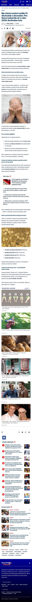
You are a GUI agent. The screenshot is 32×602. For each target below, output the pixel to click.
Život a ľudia (4, 555)
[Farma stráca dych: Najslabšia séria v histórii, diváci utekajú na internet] (27, 470)
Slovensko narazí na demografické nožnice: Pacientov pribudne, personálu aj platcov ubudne (19, 537)
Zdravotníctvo (5, 553)
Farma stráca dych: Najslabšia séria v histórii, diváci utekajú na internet (13, 470)
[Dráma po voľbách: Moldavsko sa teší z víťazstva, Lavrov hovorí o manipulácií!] (27, 482)
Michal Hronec (10, 23)
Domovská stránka (4, 8)
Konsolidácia (11, 555)
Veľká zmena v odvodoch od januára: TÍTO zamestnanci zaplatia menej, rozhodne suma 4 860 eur (16, 202)
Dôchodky (25, 551)
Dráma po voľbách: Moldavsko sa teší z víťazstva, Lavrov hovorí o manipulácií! (14, 482)
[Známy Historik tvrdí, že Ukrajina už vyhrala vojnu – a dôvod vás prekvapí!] (27, 501)
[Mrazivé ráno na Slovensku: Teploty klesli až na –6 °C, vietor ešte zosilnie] (27, 452)
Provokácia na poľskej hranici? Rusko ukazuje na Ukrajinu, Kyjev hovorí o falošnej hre (13, 464)
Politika (21, 549)
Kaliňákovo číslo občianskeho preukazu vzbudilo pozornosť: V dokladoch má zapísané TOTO (13, 446)
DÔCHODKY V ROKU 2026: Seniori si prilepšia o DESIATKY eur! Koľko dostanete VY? (13, 458)
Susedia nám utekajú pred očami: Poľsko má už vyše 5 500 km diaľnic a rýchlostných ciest (15, 190)
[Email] (7, 28)
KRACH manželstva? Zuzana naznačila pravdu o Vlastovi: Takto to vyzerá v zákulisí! (12, 476)
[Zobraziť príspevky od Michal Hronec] (3, 24)
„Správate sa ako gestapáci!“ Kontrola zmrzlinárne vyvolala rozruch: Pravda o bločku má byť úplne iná (20, 513)
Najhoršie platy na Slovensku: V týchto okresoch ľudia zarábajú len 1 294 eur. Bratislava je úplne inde (20, 521)
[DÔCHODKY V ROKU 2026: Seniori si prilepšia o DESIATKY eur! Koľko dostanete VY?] (27, 458)
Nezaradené (12, 553)
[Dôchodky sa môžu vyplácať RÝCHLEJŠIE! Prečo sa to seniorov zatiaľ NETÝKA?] (27, 495)
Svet (26, 549)
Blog (9, 8)
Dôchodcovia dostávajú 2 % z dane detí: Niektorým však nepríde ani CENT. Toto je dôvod (20, 529)
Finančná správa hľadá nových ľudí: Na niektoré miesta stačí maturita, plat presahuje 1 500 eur (16, 196)
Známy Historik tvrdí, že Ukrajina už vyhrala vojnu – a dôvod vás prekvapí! (14, 501)
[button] (21, 1)
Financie (3, 10)
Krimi (3, 551)
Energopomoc (18, 555)
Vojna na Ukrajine (18, 551)
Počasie (17, 553)
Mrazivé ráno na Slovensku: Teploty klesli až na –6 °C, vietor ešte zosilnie (13, 452)
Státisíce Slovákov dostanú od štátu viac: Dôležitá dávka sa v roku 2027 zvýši (19, 544)
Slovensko (16, 509)
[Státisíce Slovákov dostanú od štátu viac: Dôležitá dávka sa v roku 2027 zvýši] (5, 543)
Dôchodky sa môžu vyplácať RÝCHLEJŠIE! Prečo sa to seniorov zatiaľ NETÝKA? (12, 495)
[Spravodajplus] (4, 2)
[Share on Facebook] (4, 28)
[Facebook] (4, 438)
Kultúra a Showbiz (9, 551)
